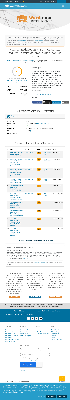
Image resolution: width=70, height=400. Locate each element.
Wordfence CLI (9, 338)
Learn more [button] (14, 297)
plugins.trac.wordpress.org (43, 94)
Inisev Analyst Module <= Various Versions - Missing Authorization (16, 154)
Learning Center (25, 332)
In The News (39, 332)
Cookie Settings (41, 396)
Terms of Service (19, 311)
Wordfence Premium (11, 332)
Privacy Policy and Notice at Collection (49, 311)
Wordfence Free (10, 330)
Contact (53, 336)
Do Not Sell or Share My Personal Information (19, 314)
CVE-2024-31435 (29, 152)
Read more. (25, 258)
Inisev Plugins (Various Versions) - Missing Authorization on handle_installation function (16, 162)
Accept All (51, 396)
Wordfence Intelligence (12, 339)
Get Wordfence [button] (35, 297)
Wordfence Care (10, 334)
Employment (55, 334)
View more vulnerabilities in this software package (35, 240)
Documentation (25, 330)
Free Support (24, 334)
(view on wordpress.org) (42, 123)
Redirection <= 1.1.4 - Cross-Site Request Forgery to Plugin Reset (16, 180)
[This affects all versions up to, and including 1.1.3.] (30, 131)
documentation (22, 40)
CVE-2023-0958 (29, 159)
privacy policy (32, 360)
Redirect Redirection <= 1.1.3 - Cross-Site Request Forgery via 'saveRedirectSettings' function (16, 232)
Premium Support (25, 336)
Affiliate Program (56, 332)
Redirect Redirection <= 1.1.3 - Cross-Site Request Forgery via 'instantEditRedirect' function (16, 222)
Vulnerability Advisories (42, 334)
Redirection (15, 116)
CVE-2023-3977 (29, 169)
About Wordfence (56, 330)
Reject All (62, 396)
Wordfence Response (11, 336)
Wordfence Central (10, 341)
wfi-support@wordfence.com (40, 262)
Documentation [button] (55, 297)
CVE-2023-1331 (29, 179)
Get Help (23, 1)
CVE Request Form (56, 339)
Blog (37, 330)
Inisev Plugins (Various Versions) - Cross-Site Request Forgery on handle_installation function (16, 172)
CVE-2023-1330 (29, 194)
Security (53, 338)
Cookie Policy (18, 392)
